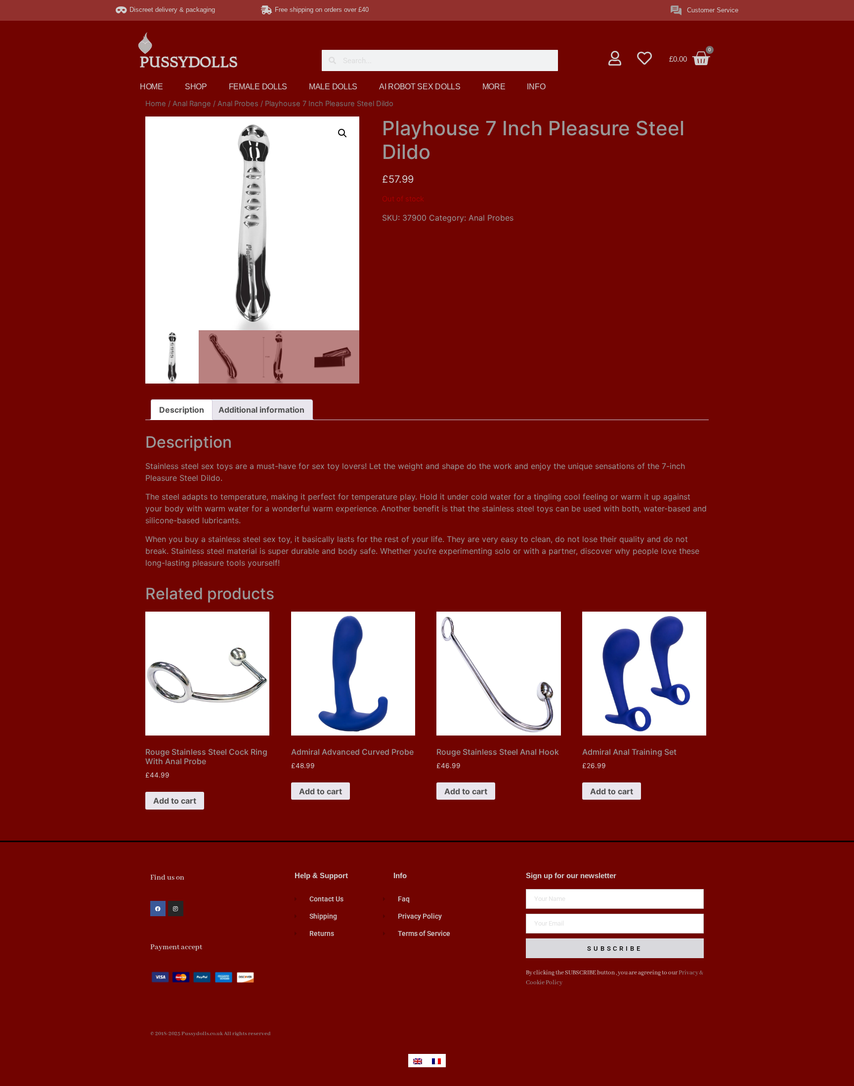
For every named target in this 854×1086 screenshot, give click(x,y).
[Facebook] (158, 908)
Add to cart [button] (174, 801)
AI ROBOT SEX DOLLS (420, 86)
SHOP (196, 86)
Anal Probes (237, 103)
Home (155, 103)
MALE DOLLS (333, 86)
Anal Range (191, 103)
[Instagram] (175, 908)
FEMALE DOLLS (258, 86)
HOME (151, 86)
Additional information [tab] (261, 410)
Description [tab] (181, 410)
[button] (342, 133)
